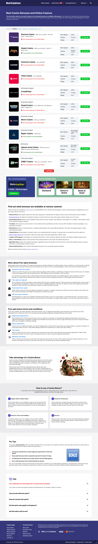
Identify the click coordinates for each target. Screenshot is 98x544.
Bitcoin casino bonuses (15, 234)
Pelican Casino (27, 533)
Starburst (46, 190)
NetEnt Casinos (11, 529)
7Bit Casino (26, 527)
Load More (49, 171)
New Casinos (10, 527)
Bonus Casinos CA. (33, 249)
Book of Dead (81, 192)
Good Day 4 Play (27, 529)
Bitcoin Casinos (11, 531)
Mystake (25, 531)
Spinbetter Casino (27, 535)
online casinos (29, 210)
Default (15, 29)
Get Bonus (13, 193)
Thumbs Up (25, 29)
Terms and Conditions (70, 542)
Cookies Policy (80, 542)
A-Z (40, 29)
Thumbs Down (33, 29)
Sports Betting (11, 533)
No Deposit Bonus (14, 217)
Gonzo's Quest (64, 191)
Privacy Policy (88, 542)
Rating (19, 29)
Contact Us (10, 537)
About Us (9, 535)
